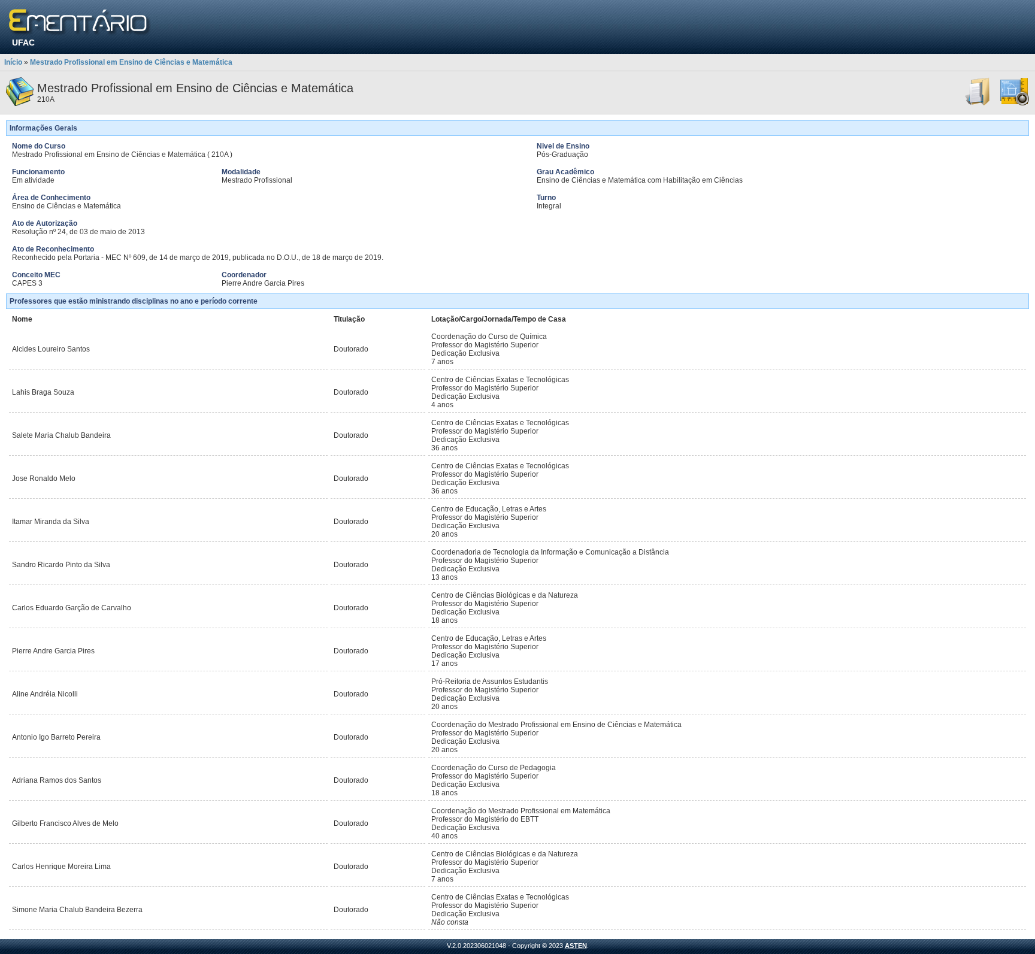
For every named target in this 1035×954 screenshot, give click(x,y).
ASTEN (576, 945)
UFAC (23, 42)
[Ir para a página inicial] (80, 22)
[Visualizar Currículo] (978, 103)
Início (13, 62)
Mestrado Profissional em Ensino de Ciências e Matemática (131, 62)
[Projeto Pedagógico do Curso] (1014, 103)
